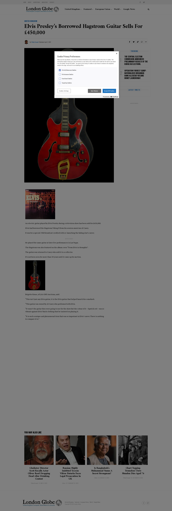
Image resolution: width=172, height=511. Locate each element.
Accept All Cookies (109, 91)
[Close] (116, 53)
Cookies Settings (64, 91)
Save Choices (94, 91)
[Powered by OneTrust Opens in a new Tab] (110, 97)
